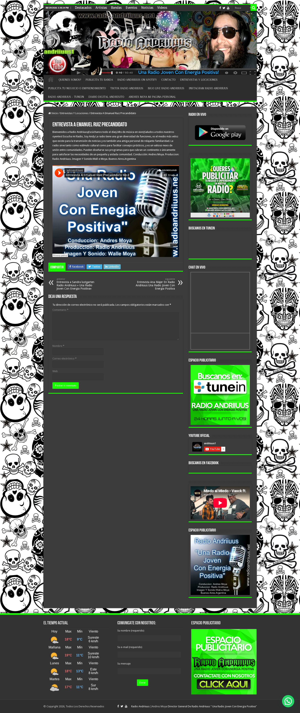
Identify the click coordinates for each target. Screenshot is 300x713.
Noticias (147, 8)
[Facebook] (220, 8)
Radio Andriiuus (140, 706)
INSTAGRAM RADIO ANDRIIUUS (208, 88)
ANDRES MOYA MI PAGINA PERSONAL (152, 96)
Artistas (101, 8)
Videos (162, 8)
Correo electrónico (64, 358)
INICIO (51, 79)
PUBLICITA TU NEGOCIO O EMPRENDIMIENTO (77, 88)
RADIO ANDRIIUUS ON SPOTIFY (137, 79)
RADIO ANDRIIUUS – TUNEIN (66, 96)
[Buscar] (254, 8)
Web (55, 371)
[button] (288, 701)
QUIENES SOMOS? (70, 79)
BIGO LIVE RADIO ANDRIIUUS (166, 88)
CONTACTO (168, 79)
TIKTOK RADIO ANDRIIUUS (126, 88)
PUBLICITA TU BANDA (99, 79)
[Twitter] (224, 8)
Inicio (54, 113)
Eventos (131, 8)
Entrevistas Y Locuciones (74, 113)
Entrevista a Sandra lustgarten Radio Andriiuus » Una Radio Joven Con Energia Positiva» (75, 284)
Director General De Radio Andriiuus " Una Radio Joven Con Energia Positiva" (212, 706)
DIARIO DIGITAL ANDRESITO (106, 96)
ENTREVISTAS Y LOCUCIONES (199, 79)
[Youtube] (228, 8)
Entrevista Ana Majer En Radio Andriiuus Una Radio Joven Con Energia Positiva (155, 284)
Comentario (60, 309)
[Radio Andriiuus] (150, 43)
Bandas (116, 8)
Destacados (83, 8)
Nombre (58, 345)
